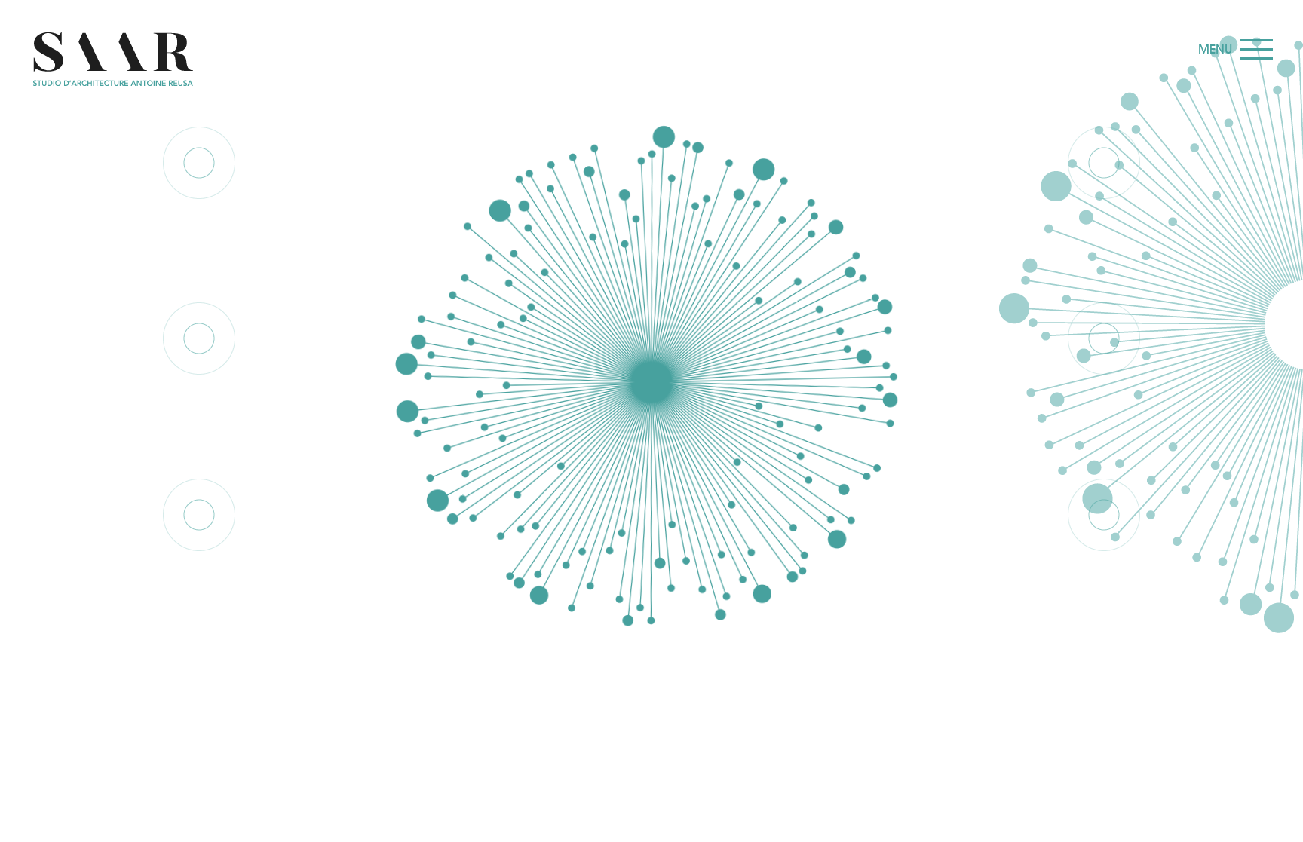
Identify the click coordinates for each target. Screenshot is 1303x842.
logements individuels (199, 578)
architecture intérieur (1104, 578)
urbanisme (199, 216)
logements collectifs (1104, 401)
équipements (1104, 216)
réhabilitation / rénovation (199, 401)
